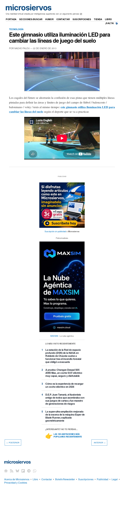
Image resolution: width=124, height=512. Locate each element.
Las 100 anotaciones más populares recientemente (68, 435)
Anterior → (99, 442)
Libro (108, 19)
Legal (115, 479)
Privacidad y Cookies (15, 482)
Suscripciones (82, 19)
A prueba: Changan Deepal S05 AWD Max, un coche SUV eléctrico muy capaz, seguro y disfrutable (63, 373)
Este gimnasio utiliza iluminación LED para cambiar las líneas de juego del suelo (59, 37)
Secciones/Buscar (30, 19)
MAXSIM (54, 335)
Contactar (63, 19)
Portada (11, 19)
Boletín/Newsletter (65, 479)
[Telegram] (29, 470)
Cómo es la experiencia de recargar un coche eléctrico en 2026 (64, 385)
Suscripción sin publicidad (55, 231)
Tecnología (16, 29)
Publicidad (102, 479)
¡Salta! (109, 23)
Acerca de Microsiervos (16, 479)
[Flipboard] (23, 470)
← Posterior (13, 442)
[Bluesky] (17, 470)
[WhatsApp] (34, 470)
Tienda (98, 19)
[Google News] (6, 470)
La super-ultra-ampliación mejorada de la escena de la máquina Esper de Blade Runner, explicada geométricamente (65, 416)
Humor (49, 19)
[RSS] (11, 470)
